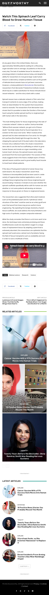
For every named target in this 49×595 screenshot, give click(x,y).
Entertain (24, 404)
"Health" (24, 450)
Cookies (43, 584)
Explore (10, 7)
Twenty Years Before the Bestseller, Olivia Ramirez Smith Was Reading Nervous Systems (24, 456)
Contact (25, 586)
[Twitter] (28, 591)
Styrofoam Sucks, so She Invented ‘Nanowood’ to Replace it (31, 540)
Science (33, 275)
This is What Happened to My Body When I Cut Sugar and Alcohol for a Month (36, 302)
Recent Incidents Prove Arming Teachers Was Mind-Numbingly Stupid (31, 557)
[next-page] (7, 466)
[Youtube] (32, 591)
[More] (34, 25)
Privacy (36, 584)
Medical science (14, 275)
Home (4, 7)
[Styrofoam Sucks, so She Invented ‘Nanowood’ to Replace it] (9, 539)
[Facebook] (16, 591)
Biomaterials (29, 85)
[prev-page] (3, 466)
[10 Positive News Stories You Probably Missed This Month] (24, 388)
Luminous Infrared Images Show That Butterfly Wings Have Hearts (12, 302)
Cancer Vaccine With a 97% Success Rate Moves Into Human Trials (25, 359)
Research (25, 275)
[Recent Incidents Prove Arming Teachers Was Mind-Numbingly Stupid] (9, 555)
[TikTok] (24, 591)
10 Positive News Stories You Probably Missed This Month (24, 408)
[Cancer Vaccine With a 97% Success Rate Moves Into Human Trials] (24, 339)
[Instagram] (20, 591)
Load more (23, 566)
